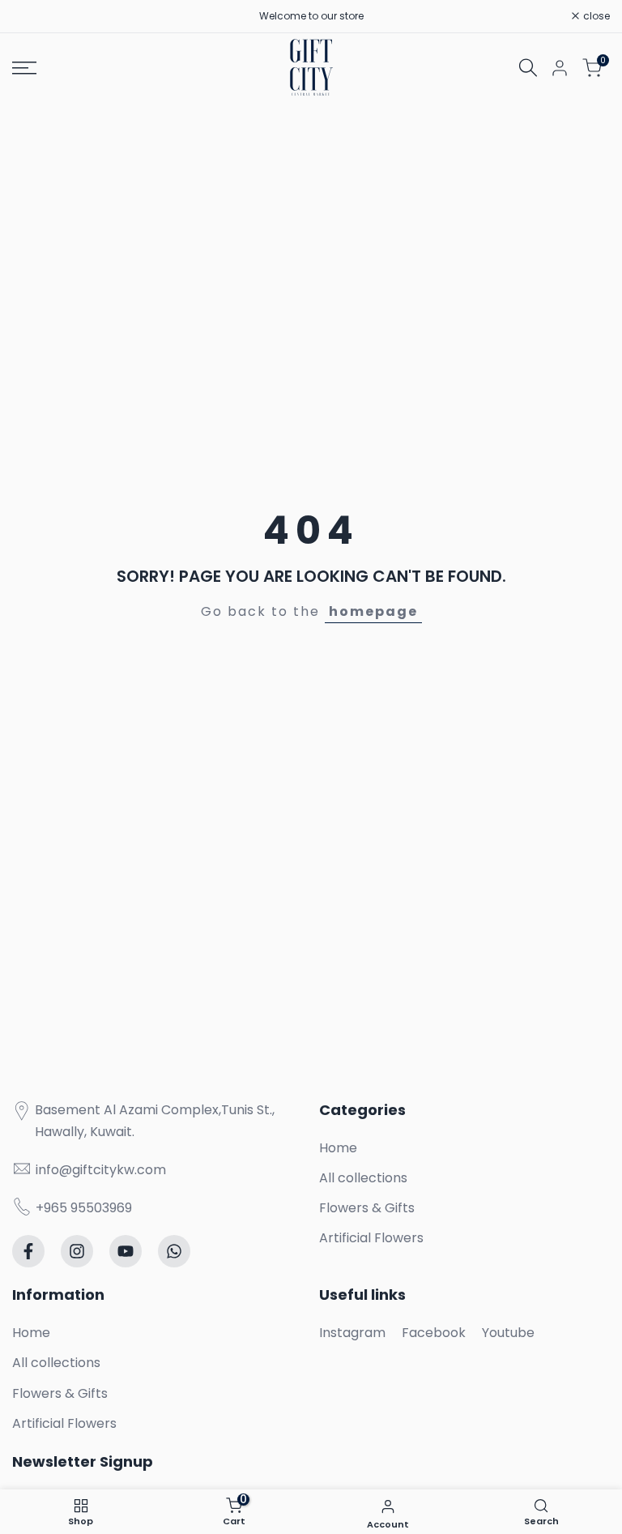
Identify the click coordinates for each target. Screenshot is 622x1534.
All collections (363, 1178)
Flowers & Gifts (367, 1208)
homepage (373, 611)
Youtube (508, 1332)
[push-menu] (24, 68)
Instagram (352, 1332)
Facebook (434, 1332)
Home (338, 1148)
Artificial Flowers (371, 1237)
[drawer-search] (528, 67)
